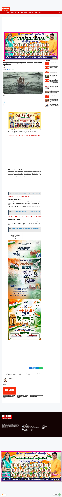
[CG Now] (6, 9)
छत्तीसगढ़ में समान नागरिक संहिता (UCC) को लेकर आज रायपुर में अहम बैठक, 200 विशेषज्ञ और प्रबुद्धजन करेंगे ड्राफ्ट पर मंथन (54, 72)
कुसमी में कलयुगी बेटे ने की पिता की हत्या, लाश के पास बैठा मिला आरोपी (18, 196)
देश (15, 12)
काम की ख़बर (25, 12)
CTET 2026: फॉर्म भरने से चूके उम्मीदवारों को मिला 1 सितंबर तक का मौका (54, 87)
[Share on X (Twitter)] (9, 69)
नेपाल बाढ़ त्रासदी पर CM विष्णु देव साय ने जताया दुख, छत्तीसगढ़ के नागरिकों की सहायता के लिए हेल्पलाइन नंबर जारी (54, 105)
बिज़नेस (30, 12)
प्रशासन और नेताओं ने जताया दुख (14, 236)
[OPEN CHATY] (59, 494)
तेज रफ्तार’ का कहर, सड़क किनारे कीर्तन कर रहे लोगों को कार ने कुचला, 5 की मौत (36, 396)
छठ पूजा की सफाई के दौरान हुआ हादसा (15, 235)
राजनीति (22, 12)
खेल (32, 12)
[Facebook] (4, 98)
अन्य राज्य (12, 12)
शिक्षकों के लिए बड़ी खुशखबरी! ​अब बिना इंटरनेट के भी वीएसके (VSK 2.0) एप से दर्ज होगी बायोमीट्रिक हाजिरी (54, 76)
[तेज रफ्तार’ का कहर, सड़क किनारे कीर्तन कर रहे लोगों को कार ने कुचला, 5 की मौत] (36, 391)
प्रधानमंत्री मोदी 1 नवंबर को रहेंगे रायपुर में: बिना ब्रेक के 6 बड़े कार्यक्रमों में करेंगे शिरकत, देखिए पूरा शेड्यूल (24, 216)
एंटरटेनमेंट (36, 12)
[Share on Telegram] (12, 69)
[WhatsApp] (4, 105)
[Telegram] (4, 103)
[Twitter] (4, 100)
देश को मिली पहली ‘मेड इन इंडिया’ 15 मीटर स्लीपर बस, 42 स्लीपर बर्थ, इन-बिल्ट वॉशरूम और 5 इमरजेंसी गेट (22, 396)
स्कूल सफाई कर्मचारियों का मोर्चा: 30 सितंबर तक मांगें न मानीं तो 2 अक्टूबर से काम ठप (54, 67)
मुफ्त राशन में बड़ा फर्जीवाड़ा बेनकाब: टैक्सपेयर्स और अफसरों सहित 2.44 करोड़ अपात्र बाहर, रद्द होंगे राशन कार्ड (9, 396)
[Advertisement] (31, 3)
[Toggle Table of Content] (20, 234)
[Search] (59, 13)
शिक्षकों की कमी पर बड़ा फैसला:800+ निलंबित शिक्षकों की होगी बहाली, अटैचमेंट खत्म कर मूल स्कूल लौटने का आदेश (54, 63)
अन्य (39, 12)
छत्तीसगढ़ (8, 12)
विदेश (18, 12)
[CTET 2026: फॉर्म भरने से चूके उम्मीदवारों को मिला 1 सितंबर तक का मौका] (47, 87)
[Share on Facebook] (7, 69)
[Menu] (2, 12)
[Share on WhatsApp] (14, 69)
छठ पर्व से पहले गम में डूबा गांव (13, 238)
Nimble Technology (13, 434)
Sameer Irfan (7, 67)
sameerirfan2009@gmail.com (29, 426)
